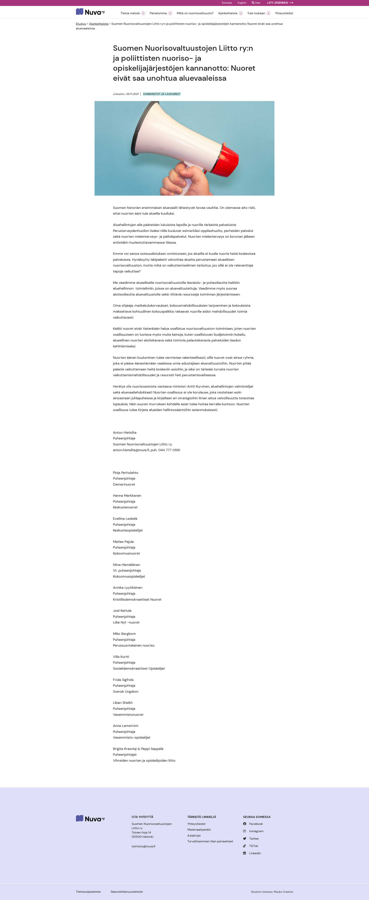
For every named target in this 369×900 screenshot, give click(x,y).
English (242, 2)
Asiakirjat (194, 836)
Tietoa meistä (130, 13)
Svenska (227, 2)
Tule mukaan (256, 13)
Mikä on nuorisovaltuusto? (195, 13)
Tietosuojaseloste (88, 892)
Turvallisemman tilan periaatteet (210, 841)
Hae (257, 2)
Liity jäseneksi (277, 2)
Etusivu (81, 24)
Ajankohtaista (227, 13)
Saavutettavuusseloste (127, 892)
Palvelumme (158, 13)
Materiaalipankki (199, 830)
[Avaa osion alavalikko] (143, 13)
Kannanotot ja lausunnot (161, 94)
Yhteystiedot (284, 13)
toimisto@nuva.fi (143, 846)
